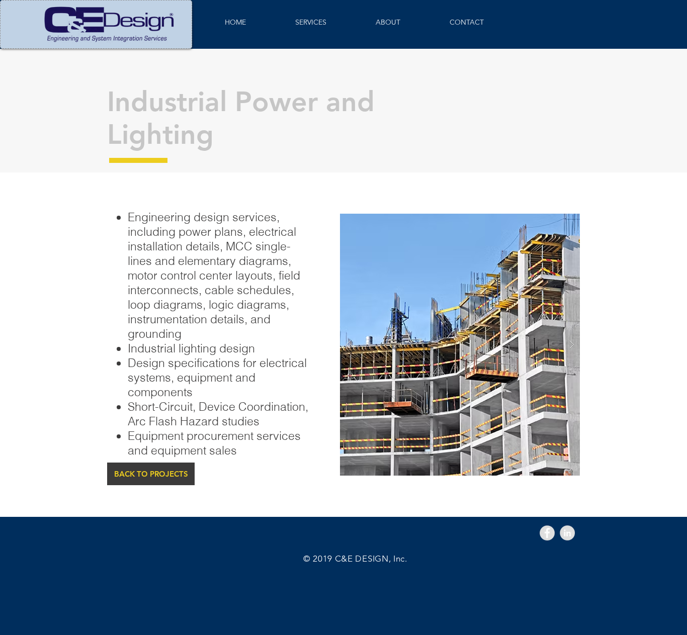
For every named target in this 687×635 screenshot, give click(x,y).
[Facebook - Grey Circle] (547, 532)
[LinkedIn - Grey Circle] (567, 532)
